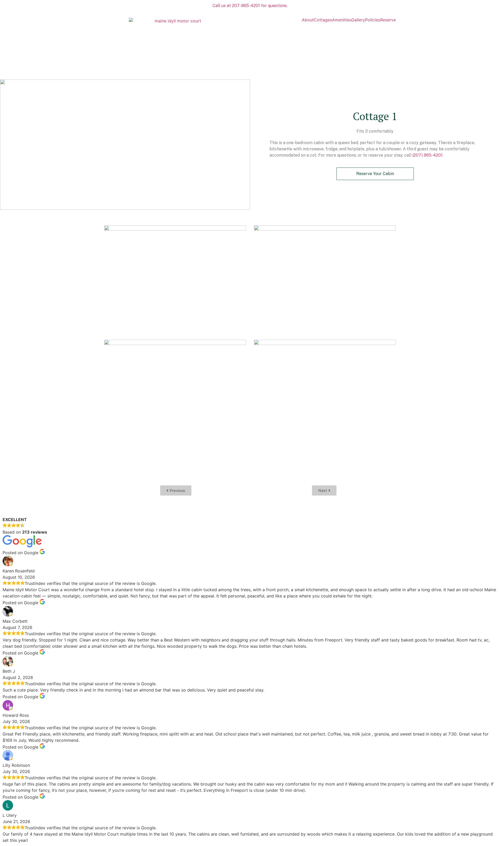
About (308, 20)
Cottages (323, 20)
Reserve (388, 20)
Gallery (358, 20)
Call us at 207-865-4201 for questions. (250, 5)
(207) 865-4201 (427, 155)
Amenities (341, 20)
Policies (372, 20)
